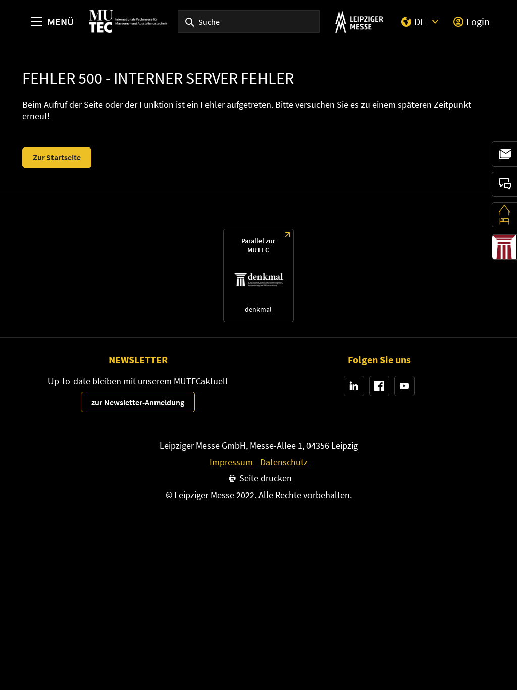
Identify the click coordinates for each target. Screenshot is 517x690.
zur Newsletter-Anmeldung (137, 402)
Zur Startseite (57, 157)
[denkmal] (504, 247)
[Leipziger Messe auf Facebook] (379, 386)
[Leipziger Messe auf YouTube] (404, 386)
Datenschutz (284, 462)
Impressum (231, 462)
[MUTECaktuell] (504, 154)
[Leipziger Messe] (359, 21)
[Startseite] (128, 21)
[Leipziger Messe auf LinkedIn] (354, 386)
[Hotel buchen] (504, 214)
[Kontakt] (504, 184)
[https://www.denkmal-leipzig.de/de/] (258, 275)
